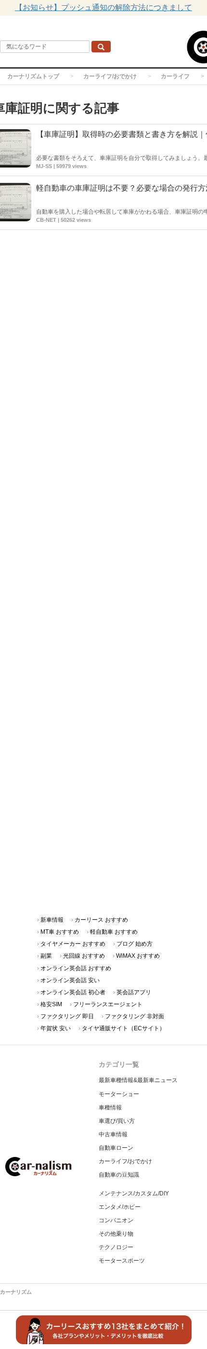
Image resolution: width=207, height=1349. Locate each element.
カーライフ (175, 76)
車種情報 (110, 1107)
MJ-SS (44, 166)
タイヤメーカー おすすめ (72, 943)
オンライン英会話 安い (70, 980)
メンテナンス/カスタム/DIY (134, 1193)
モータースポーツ (122, 1260)
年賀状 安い (55, 1028)
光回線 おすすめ (84, 955)
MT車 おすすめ (59, 931)
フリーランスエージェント (107, 1004)
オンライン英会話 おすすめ (75, 968)
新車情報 (52, 919)
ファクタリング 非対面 (134, 1016)
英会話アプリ (133, 992)
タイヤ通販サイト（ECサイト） (123, 1028)
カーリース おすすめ (101, 919)
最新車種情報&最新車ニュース (138, 1080)
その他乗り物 (116, 1233)
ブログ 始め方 (134, 943)
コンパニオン (116, 1220)
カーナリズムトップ (33, 76)
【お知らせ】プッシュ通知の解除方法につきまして (103, 7)
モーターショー (119, 1094)
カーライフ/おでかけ (110, 76)
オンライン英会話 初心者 (72, 992)
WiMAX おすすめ (138, 955)
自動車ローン (116, 1147)
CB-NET (46, 220)
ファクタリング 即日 (67, 1016)
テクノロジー (116, 1247)
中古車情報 (113, 1134)
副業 (46, 955)
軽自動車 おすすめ (114, 931)
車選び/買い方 (117, 1121)
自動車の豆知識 (119, 1174)
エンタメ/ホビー (120, 1207)
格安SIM (51, 1004)
